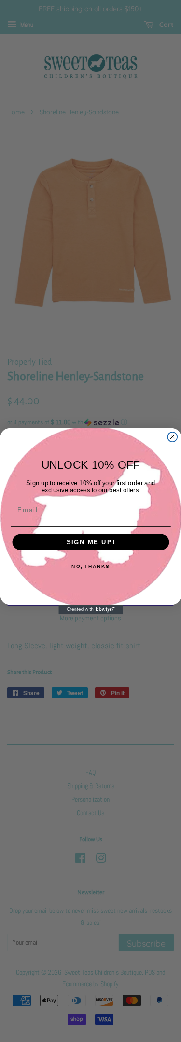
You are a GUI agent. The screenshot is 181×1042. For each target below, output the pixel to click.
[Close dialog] (172, 437)
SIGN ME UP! (90, 542)
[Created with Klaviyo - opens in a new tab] (90, 609)
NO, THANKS (90, 566)
